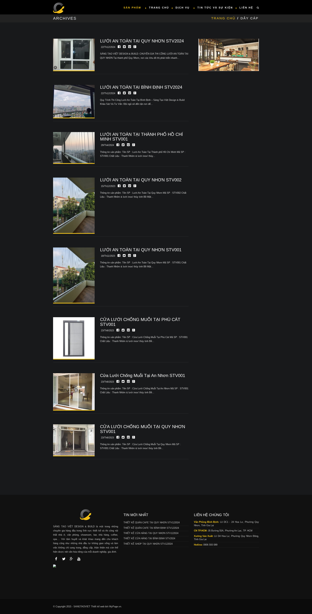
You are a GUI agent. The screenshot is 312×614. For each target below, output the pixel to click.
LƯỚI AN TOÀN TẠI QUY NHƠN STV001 (140, 249)
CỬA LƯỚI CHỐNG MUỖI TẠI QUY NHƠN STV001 (142, 429)
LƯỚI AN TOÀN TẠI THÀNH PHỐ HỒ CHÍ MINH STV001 (141, 136)
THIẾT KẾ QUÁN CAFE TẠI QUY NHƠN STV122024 (152, 522)
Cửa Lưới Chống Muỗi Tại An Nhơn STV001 (142, 375)
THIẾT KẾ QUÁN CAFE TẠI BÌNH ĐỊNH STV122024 (151, 528)
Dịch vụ (183, 7)
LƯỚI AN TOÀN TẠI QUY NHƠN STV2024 (142, 40)
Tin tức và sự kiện (215, 7)
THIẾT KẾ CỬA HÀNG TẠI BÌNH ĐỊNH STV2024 (149, 538)
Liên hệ (246, 7)
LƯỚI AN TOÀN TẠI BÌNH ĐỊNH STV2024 (141, 87)
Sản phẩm (133, 7)
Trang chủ (159, 7)
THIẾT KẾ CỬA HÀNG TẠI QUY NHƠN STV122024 (151, 533)
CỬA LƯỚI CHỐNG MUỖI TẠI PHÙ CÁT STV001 (140, 322)
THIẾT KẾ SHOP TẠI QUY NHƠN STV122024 (148, 543)
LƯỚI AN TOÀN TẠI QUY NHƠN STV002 (140, 179)
